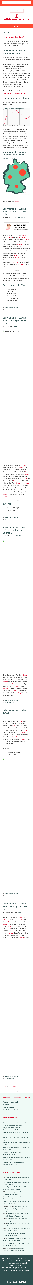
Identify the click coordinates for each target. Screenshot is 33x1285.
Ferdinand (6, 93)
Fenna (22, 937)
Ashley (13, 684)
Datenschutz (8, 1261)
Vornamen (6, 1258)
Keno (9, 922)
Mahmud (22, 237)
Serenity (23, 251)
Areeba (6, 251)
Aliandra (5, 688)
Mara (21, 721)
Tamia (20, 919)
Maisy (15, 481)
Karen (24, 235)
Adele (4, 728)
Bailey (25, 478)
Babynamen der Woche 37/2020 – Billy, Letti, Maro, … (16, 906)
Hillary (17, 686)
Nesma (11, 242)
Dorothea (10, 933)
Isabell (25, 93)
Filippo (24, 465)
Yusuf (15, 93)
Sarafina (23, 732)
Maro (20, 917)
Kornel (9, 928)
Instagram (24, 1270)
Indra (14, 726)
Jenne (15, 255)
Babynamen (21, 1268)
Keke (14, 235)
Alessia (19, 93)
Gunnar (25, 675)
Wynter (27, 483)
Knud (4, 1202)
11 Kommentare (9, 520)
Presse (27, 1258)
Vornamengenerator (9, 1107)
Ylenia (5, 496)
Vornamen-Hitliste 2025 (10, 1102)
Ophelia (26, 730)
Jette (11, 93)
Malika (23, 739)
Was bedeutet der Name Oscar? (13, 37)
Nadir (14, 690)
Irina (9, 926)
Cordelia (20, 467)
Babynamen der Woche (11, 307)
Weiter (15, 1086)
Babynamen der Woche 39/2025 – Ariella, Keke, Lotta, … (14, 211)
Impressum (17, 1258)
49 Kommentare (9, 1078)
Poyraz (27, 240)
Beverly (16, 257)
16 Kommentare (9, 702)
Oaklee (27, 472)
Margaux (18, 737)
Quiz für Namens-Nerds (10, 1110)
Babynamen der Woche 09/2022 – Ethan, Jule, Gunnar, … (14, 530)
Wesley (5, 494)
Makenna (6, 492)
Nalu (13, 737)
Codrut (18, 483)
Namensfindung (8, 1268)
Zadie (27, 474)
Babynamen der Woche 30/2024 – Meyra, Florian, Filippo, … (15, 320)
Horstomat (6, 1104)
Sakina (5, 919)
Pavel (11, 237)
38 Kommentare (9, 896)
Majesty (20, 244)
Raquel (5, 924)
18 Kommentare (9, 310)
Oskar (17, 201)
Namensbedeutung (16, 1265)
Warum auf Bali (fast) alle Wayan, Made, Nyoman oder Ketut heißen (15, 1209)
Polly (19, 693)
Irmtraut (5, 682)
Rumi (22, 264)
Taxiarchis (15, 262)
